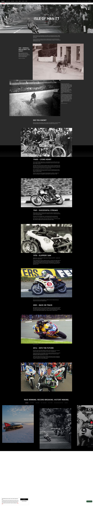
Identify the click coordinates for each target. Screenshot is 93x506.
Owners (20, 1)
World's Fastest (22, 3)
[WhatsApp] (89, 501)
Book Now (87, 1)
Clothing (16, 1)
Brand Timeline (31, 3)
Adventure (26, 3)
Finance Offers (83, 1)
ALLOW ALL (24, 499)
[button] (91, 422)
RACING (26, 1)
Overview (7, 3)
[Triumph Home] (3, 1)
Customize (80, 1)
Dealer (78, 1)
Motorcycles (8, 1)
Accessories (12, 1)
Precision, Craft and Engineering (14, 3)
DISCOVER (23, 1)
